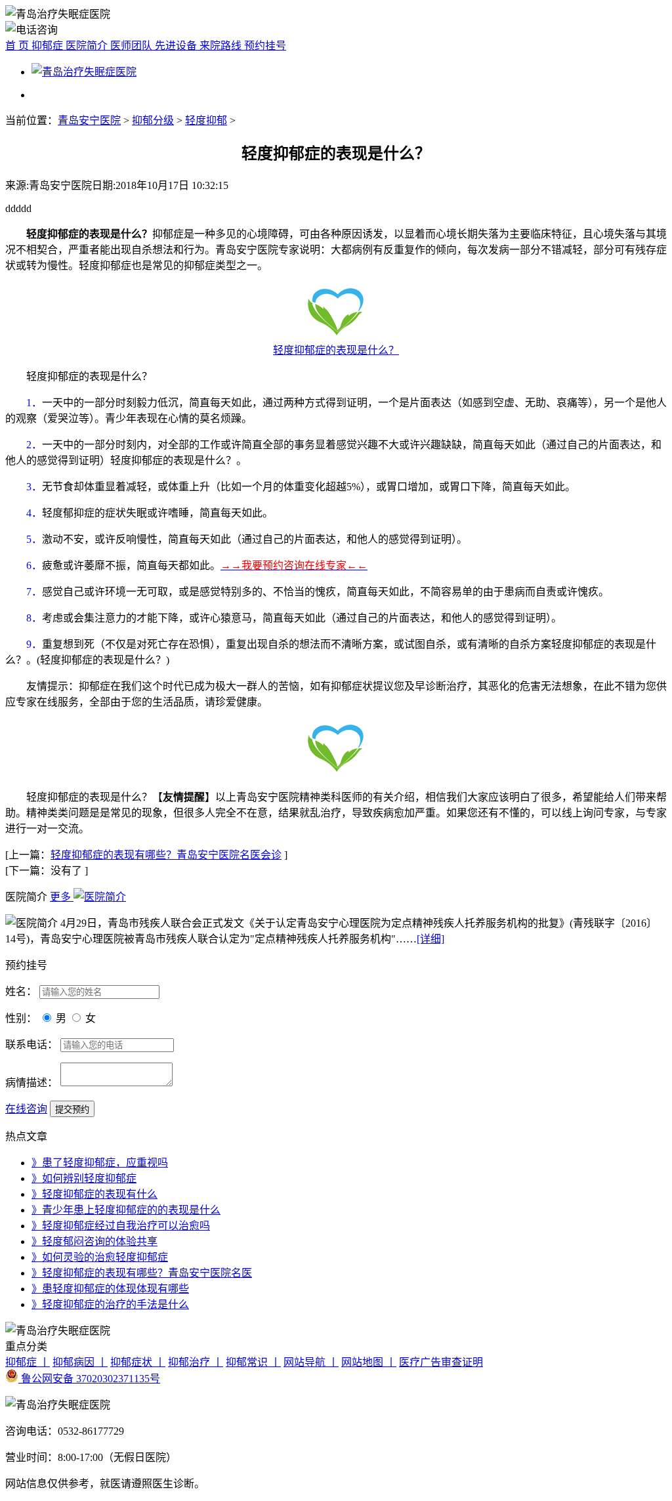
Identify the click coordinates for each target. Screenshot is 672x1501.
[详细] (430, 938)
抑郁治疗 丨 (195, 1362)
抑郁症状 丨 (137, 1362)
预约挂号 (265, 45)
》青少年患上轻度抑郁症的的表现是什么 (126, 1210)
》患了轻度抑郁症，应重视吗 (100, 1162)
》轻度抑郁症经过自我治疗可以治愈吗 (121, 1225)
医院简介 (88, 45)
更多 (62, 896)
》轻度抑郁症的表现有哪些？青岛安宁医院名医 (142, 1273)
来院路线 (222, 45)
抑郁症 (49, 45)
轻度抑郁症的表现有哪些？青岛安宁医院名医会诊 (166, 854)
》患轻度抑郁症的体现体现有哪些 (110, 1288)
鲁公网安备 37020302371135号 (89, 1378)
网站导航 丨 (311, 1362)
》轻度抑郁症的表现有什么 (95, 1194)
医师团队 (132, 45)
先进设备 (177, 45)
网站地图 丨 (368, 1362)
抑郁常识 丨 (253, 1362)
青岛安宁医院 (89, 120)
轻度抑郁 (206, 120)
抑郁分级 (153, 120)
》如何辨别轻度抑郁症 (84, 1178)
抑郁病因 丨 (80, 1362)
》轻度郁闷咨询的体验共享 (95, 1241)
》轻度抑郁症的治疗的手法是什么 (110, 1304)
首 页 (18, 45)
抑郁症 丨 (27, 1362)
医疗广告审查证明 (441, 1362)
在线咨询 (26, 1108)
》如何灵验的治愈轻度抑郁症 (100, 1257)
